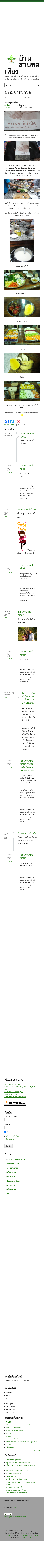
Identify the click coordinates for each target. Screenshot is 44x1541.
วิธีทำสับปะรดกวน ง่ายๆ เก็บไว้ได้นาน (19, 1425)
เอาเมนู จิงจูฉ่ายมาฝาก (12, 1084)
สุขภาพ (7, 107)
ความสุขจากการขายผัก (14, 1487)
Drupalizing (10, 1535)
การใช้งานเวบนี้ (13, 1164)
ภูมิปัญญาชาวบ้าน (11, 105)
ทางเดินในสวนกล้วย (13, 1428)
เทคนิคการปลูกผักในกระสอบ (16, 1479)
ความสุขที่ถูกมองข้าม (13, 1473)
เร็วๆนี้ (8, 1433)
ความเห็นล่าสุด (12, 1168)
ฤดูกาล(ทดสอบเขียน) (13, 1439)
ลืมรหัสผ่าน (10, 1139)
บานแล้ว (9, 1436)
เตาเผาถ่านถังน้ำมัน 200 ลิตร (16, 1490)
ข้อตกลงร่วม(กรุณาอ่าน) (16, 1159)
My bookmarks (12, 1194)
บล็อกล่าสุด (11, 1176)
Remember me (11, 1132)
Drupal (14, 1507)
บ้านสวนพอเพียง (21, 65)
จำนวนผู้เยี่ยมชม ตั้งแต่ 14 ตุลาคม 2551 (16, 1517)
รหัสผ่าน (7, 1124)
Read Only (9, 1422)
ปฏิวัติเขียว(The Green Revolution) (18, 1463)
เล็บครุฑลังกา (11, 1447)
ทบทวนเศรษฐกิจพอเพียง (14, 1460)
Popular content (13, 1181)
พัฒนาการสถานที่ (10, 1094)
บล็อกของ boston (9, 425)
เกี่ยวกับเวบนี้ (11, 1189)
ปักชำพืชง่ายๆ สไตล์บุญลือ (13, 1092)
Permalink (6, 438)
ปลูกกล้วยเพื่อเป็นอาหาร (14, 1430)
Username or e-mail (11, 1116)
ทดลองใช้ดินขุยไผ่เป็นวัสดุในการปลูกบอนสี (21, 1442)
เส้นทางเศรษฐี (11, 1476)
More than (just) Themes (30, 1535)
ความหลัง (9, 1444)
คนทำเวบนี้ (11, 1185)
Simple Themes (28, 1537)
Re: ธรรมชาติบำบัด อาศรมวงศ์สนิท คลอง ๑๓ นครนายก (29, 698)
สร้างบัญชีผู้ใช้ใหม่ (12, 1136)
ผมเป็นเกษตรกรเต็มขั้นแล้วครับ (17, 1471)
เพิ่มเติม (37, 1450)
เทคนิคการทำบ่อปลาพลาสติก (16, 1493)
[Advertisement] (22, 26)
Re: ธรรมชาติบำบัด (26, 509)
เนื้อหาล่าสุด (11, 1172)
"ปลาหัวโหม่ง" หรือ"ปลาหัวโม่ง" (15, 1097)
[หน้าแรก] (11, 59)
